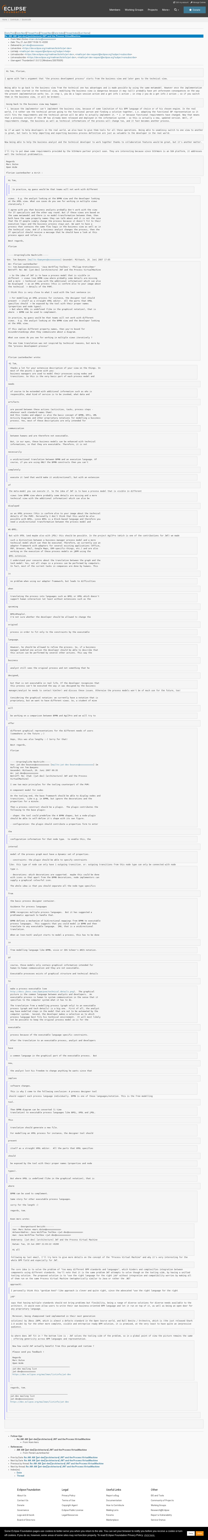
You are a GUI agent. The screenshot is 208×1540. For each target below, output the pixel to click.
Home (4, 20)
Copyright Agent (70, 1505)
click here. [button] (149, 1535)
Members (114, 9)
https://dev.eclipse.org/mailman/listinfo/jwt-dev (47, 48)
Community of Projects (162, 1500)
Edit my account (182, 2)
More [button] (165, 9)
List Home (85, 33)
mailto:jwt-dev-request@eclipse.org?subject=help (44, 51)
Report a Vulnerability (161, 1515)
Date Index (59, 33)
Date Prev (10, 33)
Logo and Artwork (25, 1515)
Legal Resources (70, 1515)
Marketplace (112, 1520)
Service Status (158, 1520)
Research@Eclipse (160, 1510)
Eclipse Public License (72, 1510)
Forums (110, 1515)
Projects (153, 9)
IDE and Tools (157, 1495)
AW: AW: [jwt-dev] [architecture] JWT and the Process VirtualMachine (52, 1450)
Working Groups (134, 9)
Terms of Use (68, 1500)
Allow (199, 1533)
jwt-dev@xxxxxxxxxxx (33, 45)
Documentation (114, 1500)
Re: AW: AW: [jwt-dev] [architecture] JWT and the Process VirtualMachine (53, 1439)
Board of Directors (26, 1520)
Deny (191, 1533)
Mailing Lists (112, 1510)
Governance (23, 1510)
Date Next (21, 33)
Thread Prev (33, 33)
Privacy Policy (68, 1495)
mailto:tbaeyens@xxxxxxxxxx (44, 259)
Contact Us (22, 1500)
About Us (21, 1495)
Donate (196, 10)
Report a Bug (112, 1495)
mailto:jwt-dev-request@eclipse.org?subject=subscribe (103, 54)
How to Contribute (115, 1505)
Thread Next (46, 33)
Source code (26, 20)
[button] (176, 10)
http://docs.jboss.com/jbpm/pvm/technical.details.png (42, 991)
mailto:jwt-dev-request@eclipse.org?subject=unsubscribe (107, 57)
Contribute (14, 20)
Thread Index (71, 33)
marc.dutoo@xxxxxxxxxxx (42, 39)
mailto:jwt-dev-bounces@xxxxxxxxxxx (72, 765)
